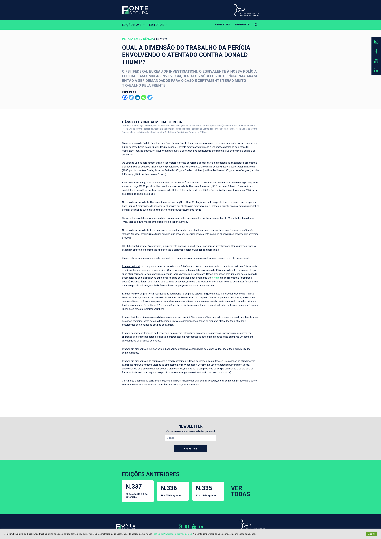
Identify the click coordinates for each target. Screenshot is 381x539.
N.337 (137, 490)
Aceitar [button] (371, 534)
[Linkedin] (137, 97)
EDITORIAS (156, 25)
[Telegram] (150, 97)
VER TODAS (240, 491)
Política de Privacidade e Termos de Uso (172, 534)
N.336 (171, 491)
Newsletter (222, 24)
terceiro (215, 277)
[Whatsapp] (143, 97)
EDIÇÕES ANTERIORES (150, 474)
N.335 (206, 491)
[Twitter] (131, 97)
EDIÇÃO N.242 (131, 25)
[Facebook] (125, 97)
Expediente (242, 24)
